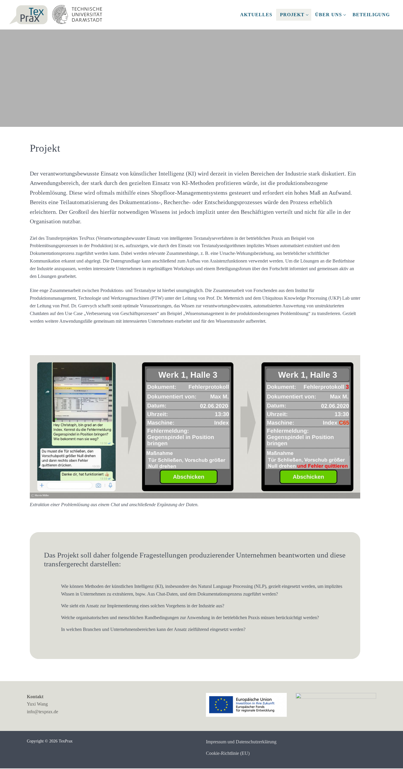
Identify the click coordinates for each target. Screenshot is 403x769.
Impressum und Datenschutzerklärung (241, 741)
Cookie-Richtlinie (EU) (228, 753)
